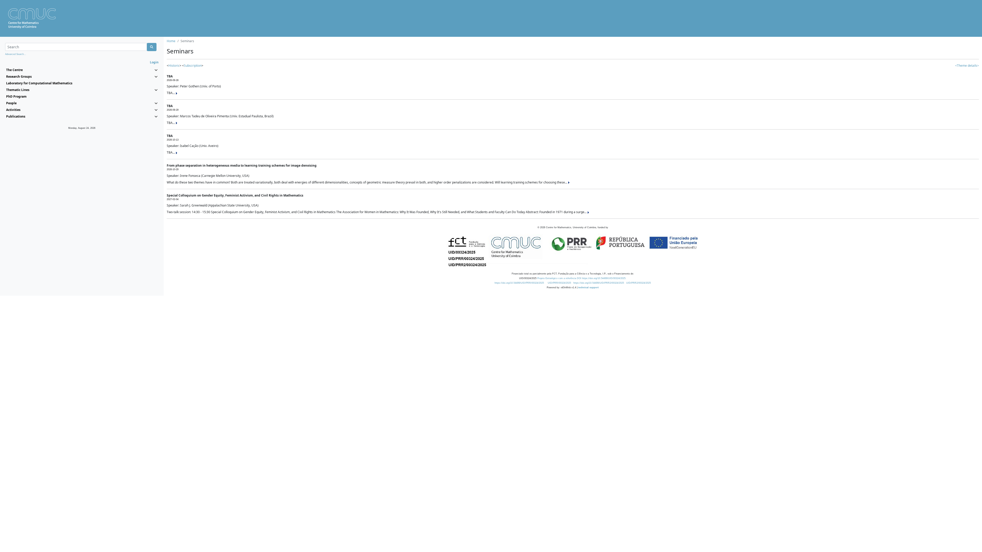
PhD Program (16, 96)
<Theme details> (967, 65)
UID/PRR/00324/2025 (559, 283)
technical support (588, 287)
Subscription (193, 65)
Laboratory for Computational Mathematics (39, 83)
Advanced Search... (15, 54)
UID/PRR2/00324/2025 (638, 283)
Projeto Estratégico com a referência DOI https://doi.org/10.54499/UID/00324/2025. (581, 278)
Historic (174, 65)
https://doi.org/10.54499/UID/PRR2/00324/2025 (598, 283)
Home (171, 41)
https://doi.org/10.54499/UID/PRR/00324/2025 (519, 283)
